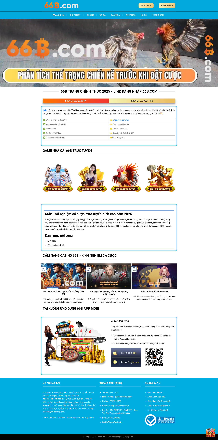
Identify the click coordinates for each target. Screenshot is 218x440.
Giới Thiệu (75, 15)
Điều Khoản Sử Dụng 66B (159, 401)
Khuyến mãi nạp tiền (142, 101)
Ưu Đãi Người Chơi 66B (158, 410)
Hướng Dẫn (158, 15)
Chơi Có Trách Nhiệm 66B (159, 406)
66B (46, 417)
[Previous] (42, 284)
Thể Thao (130, 15)
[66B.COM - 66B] (62, 5)
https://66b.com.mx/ (121, 120)
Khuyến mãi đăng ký (75, 101)
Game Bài (115, 15)
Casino (90, 15)
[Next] (176, 284)
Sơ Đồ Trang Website (112, 422)
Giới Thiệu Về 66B (155, 392)
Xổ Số (144, 15)
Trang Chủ (58, 15)
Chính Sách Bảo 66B (156, 397)
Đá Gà (103, 15)
